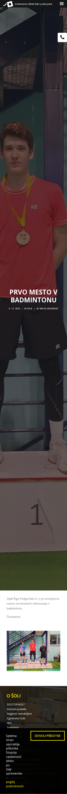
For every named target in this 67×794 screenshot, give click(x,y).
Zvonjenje (13, 727)
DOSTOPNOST (16, 704)
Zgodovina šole (16, 718)
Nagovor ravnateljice (19, 713)
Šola (29, 308)
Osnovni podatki (16, 709)
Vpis (9, 723)
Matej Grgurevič (49, 308)
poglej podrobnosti (14, 784)
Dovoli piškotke (47, 736)
